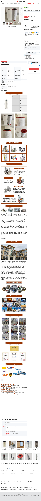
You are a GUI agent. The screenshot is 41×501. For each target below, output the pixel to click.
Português (12, 495)
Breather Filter (32, 470)
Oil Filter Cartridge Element (21, 489)
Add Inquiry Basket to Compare (12, 26)
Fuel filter (12, 470)
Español (9, 495)
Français (15, 495)
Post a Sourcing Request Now (10, 434)
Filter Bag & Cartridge (4, 481)
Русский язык (17, 495)
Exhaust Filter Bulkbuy (35, 489)
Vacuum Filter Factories (12, 487)
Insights (22, 494)
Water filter (31, 473)
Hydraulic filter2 (32, 471)
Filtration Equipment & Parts (15, 5)
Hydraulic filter (22, 471)
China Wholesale (20, 493)
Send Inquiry (26, 16)
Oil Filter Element (24, 5)
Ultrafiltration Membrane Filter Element (28, 481)
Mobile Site (19, 494)
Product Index (36, 493)
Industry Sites (28, 493)
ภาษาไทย (38, 495)
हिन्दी (35, 495)
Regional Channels (32, 493)
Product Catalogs (12, 468)
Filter (21, 473)
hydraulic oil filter (13, 473)
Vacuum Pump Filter (28, 489)
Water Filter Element (3, 483)
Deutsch (24, 495)
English (6, 495)
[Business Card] (39, 65)
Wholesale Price (24, 493)
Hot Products (3, 493)
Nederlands (26, 495)
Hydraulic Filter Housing (23, 470)
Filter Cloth (14, 481)
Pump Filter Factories (27, 487)
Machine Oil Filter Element (13, 489)
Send (7, 433)
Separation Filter (13, 471)
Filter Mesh (9, 481)
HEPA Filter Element (19, 481)
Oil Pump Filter (33, 487)
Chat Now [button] (32, 16)
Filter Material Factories (4, 487)
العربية (29, 495)
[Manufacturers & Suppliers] (20, 1)
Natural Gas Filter (3, 471)
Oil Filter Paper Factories (20, 487)
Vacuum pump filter (3, 473)
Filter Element (20, 5)
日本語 (34, 495)
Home (1, 5)
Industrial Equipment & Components (7, 5)
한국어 (31, 495)
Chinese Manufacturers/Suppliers (13, 493)
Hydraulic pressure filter (4, 470)
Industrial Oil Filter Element (4, 489)
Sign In (25, 58)
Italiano (21, 495)
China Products (7, 493)
